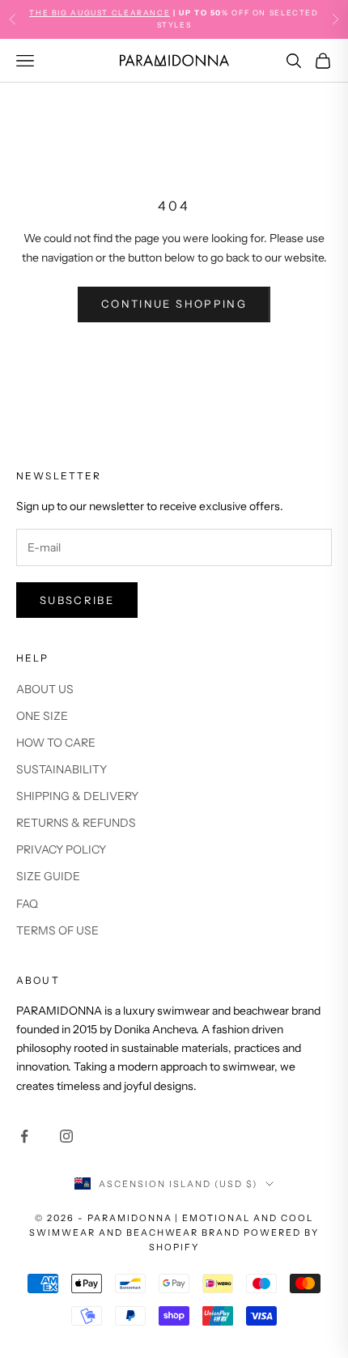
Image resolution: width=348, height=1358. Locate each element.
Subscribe (77, 600)
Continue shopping (174, 303)
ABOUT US (45, 689)
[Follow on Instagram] (66, 1136)
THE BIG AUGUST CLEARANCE (99, 12)
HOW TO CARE (55, 742)
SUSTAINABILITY (61, 769)
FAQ (27, 903)
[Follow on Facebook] (24, 1136)
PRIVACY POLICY (61, 849)
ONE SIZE (42, 716)
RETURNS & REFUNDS (76, 822)
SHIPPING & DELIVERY (77, 796)
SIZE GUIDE (48, 876)
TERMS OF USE (57, 930)
